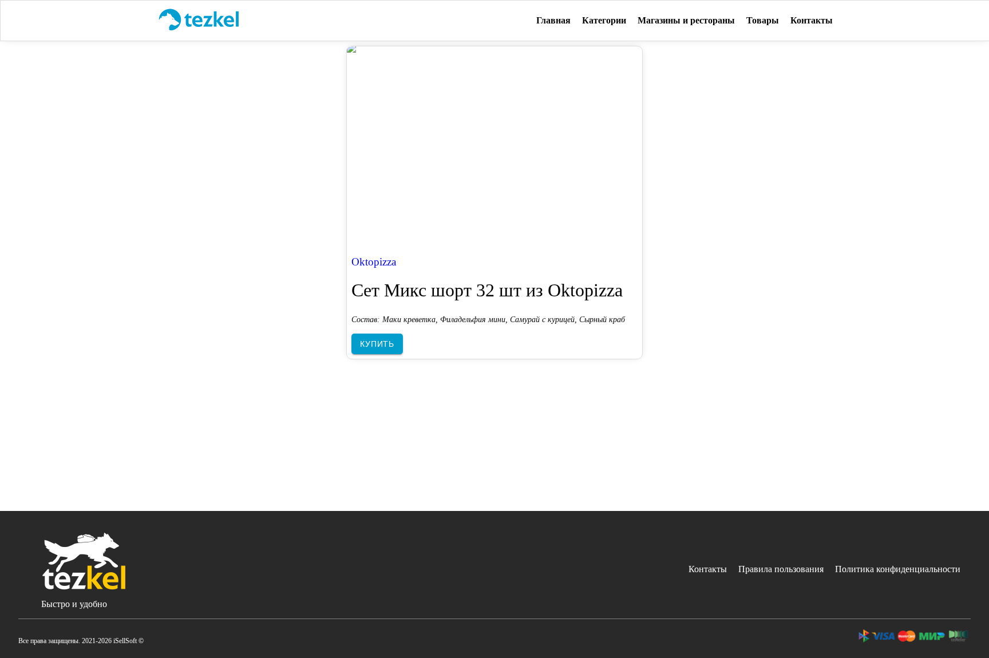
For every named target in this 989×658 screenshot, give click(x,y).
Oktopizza (373, 262)
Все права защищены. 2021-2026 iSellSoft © (81, 641)
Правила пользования (781, 569)
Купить (377, 343)
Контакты (708, 569)
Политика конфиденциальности (897, 569)
